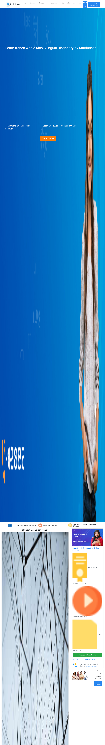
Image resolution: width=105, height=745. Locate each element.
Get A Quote (48, 138)
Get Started (98, 683)
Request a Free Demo (87, 655)
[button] (33, 3)
